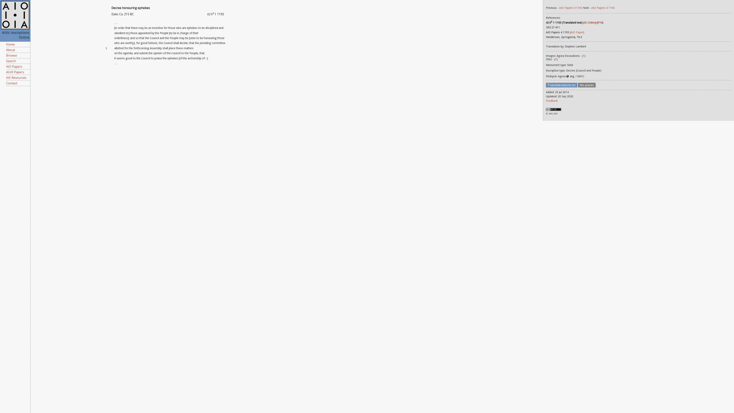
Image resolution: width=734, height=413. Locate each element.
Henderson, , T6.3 (564, 37)
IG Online (589, 22)
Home (10, 44)
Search (11, 61)
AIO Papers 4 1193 (557, 32)
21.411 (553, 27)
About (10, 50)
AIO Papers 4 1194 (603, 8)
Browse (11, 55)
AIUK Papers (15, 72)
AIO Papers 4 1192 (570, 8)
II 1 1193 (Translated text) (564, 22)
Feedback (552, 100)
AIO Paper (577, 32)
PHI (600, 22)
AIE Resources (16, 78)
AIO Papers (14, 66)
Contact (11, 83)
